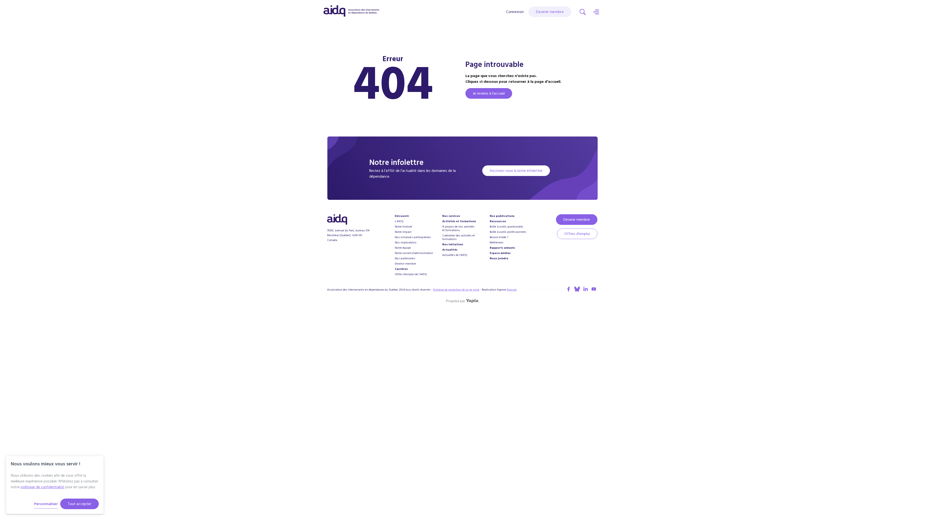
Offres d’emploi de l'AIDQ (411, 274)
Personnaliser (46, 504)
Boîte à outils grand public (506, 227)
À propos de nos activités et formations (458, 228)
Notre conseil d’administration (414, 253)
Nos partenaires (405, 258)
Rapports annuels (502, 248)
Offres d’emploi (577, 233)
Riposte (512, 290)
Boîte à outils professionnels (508, 232)
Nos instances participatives (413, 237)
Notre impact (403, 232)
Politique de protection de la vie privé (456, 290)
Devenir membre (550, 11)
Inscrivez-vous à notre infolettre (516, 170)
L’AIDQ (399, 221)
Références (496, 242)
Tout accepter (79, 504)
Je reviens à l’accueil (489, 93)
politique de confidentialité (42, 487)
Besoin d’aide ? (499, 237)
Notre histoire (403, 227)
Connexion (515, 12)
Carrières (401, 269)
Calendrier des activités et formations (458, 237)
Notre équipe (403, 248)
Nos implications (405, 242)
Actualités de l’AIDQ (454, 255)
